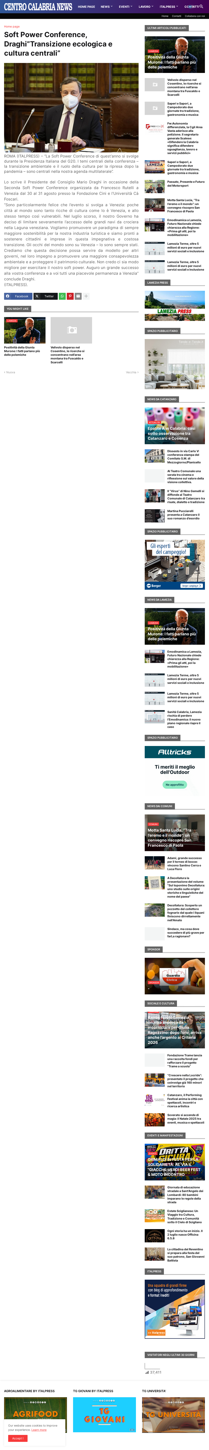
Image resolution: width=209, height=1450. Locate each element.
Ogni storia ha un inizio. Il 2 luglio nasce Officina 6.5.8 (185, 1234)
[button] (191, 7)
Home (165, 16)
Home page (12, 26)
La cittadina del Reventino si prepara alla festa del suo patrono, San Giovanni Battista (186, 1254)
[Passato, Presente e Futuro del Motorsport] (155, 186)
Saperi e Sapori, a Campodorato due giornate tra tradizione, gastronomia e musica (183, 109)
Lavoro (144, 6)
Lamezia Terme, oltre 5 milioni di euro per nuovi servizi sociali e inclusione (185, 247)
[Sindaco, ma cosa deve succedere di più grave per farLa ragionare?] (155, 933)
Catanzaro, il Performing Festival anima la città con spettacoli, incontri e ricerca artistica (185, 1100)
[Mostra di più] (86, 296)
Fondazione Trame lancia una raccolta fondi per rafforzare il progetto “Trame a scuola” (184, 1060)
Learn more (39, 1429)
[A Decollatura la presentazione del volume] (155, 882)
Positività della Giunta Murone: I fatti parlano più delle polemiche (22, 351)
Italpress (167, 6)
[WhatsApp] (62, 296)
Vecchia (131, 372)
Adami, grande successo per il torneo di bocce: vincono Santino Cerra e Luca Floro (184, 863)
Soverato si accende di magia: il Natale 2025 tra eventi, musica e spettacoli (185, 1118)
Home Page (86, 6)
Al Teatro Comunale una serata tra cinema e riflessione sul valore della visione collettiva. (185, 476)
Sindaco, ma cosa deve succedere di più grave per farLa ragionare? (185, 932)
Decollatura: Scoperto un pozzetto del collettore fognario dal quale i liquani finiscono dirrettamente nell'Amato (185, 912)
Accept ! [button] (17, 1438)
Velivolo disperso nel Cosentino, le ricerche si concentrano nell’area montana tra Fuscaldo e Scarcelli (67, 355)
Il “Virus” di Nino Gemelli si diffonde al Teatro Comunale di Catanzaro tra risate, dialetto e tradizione (186, 496)
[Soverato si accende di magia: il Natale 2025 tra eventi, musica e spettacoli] (155, 1119)
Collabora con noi (195, 16)
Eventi (124, 6)
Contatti (176, 16)
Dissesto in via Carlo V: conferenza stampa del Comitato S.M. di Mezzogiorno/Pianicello (184, 456)
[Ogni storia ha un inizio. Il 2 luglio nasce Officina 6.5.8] (155, 1235)
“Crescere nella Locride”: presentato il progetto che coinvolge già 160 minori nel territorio (185, 1080)
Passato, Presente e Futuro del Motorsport (186, 183)
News (105, 6)
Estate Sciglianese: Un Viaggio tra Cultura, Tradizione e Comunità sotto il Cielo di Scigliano (184, 1216)
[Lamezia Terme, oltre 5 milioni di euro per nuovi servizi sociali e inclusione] (155, 248)
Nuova (10, 372)
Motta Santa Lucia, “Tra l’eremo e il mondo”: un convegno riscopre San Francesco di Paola (183, 205)
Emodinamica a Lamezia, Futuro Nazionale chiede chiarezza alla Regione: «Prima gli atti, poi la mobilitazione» (184, 227)
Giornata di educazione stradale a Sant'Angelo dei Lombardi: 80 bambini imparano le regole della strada (185, 1195)
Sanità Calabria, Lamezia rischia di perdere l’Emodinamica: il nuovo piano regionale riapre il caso (184, 719)
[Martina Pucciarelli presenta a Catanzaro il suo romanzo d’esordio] (155, 515)
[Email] (78, 296)
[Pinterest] (70, 296)
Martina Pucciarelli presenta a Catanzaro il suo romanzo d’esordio (183, 514)
